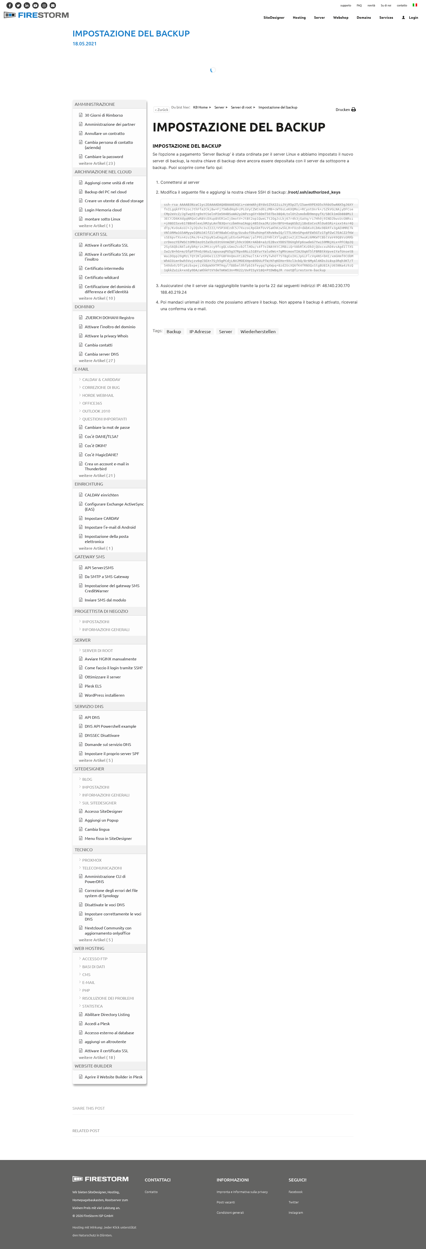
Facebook (295, 1191)
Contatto (151, 1191)
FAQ (359, 5)
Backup (174, 331)
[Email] (53, 5)
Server (225, 331)
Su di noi (386, 5)
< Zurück (161, 109)
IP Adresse (200, 331)
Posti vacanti (226, 1202)
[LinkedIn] (27, 5)
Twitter (294, 1202)
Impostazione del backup (131, 33)
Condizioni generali (230, 1212)
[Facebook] (9, 5)
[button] (346, 109)
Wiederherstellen (258, 331)
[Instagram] (44, 5)
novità (371, 5)
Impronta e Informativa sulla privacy (242, 1191)
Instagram (296, 1212)
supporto (345, 5)
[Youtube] (35, 5)
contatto (402, 5)
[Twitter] (18, 5)
